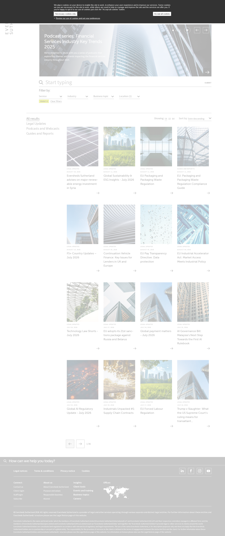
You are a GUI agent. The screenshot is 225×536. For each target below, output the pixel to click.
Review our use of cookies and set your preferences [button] (78, 18)
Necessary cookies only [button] (65, 14)
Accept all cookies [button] (162, 14)
